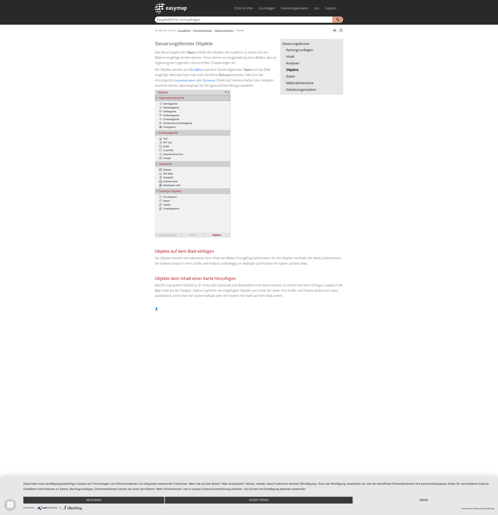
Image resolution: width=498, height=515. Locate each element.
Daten (290, 76)
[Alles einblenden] (340, 30)
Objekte (292, 70)
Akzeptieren (259, 500)
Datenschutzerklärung (483, 508)
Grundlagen (267, 8)
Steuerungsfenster (296, 44)
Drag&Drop (196, 69)
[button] (337, 20)
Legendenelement (184, 80)
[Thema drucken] (334, 30)
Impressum (466, 508)
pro (316, 8)
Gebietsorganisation (295, 8)
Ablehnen (93, 500)
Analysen (292, 63)
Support (330, 8)
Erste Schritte (243, 8)
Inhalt (290, 56)
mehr (424, 500)
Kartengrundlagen (299, 50)
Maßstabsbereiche (299, 83)
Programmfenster (202, 30)
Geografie (209, 80)
